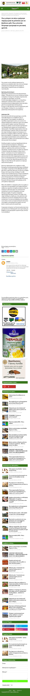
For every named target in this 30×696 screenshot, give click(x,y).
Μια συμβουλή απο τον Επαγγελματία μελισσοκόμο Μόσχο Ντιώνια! (18, 402)
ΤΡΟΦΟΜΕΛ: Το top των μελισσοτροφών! (15, 416)
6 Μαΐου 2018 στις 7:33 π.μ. (12, 263)
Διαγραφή (13, 270)
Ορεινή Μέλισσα (6, 30)
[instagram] (21, 629)
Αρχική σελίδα (5, 13)
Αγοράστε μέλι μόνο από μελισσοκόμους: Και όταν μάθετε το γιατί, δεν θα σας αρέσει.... (17, 562)
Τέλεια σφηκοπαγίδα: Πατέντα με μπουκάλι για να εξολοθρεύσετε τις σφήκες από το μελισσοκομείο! (17, 458)
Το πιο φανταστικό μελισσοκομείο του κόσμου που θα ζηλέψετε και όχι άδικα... (18, 477)
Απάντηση (8, 270)
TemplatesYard (14, 693)
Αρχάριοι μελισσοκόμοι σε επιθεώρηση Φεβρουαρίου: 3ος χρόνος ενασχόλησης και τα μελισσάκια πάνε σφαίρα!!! (18, 500)
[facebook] (8, 626)
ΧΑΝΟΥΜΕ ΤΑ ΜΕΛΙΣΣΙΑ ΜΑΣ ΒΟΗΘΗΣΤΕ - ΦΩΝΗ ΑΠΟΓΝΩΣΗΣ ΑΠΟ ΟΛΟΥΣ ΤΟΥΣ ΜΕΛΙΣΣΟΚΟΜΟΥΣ (18, 451)
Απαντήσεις (10, 272)
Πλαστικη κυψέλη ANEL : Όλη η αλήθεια (16, 422)
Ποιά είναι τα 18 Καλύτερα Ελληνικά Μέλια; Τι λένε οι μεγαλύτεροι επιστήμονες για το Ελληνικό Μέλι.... (17, 607)
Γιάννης (8, 261)
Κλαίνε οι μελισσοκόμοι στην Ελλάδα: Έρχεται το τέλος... (18, 429)
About (14, 690)
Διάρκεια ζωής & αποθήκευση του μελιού (17, 395)
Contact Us (19, 690)
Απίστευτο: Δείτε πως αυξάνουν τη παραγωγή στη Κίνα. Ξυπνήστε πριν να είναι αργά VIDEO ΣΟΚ (18, 584)
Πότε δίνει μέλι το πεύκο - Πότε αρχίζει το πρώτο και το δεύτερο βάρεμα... (18, 513)
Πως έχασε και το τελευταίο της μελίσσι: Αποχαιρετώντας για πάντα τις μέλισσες (18, 484)
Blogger (25, 693)
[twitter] (21, 626)
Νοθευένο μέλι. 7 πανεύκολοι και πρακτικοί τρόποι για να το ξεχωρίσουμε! (16, 569)
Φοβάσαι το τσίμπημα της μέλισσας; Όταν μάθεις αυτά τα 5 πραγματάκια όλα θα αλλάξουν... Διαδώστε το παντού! (17, 592)
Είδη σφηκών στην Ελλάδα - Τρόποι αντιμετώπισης (17, 469)
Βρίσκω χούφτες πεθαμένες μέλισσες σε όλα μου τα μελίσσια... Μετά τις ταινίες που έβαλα (18, 444)
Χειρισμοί (11, 13)
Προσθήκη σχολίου (11, 276)
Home (10, 690)
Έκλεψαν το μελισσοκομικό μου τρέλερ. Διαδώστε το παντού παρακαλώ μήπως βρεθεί (16, 615)
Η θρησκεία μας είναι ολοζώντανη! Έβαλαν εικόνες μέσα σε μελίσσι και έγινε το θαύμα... (17, 409)
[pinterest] (8, 629)
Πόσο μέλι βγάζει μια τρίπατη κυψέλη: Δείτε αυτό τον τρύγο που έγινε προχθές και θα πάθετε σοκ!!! (18, 436)
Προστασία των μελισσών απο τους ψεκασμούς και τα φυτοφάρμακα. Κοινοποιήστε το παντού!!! (17, 521)
